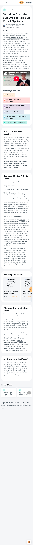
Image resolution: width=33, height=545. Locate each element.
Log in (21, 2)
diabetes (20, 341)
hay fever (19, 208)
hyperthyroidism (9, 348)
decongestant (7, 60)
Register (28, 2)
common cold (10, 208)
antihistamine (7, 62)
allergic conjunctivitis (16, 37)
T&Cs (2, 408)
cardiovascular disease (11, 342)
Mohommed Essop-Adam (18, 24)
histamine (22, 220)
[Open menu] (6, 2)
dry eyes (18, 348)
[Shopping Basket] (16, 2)
